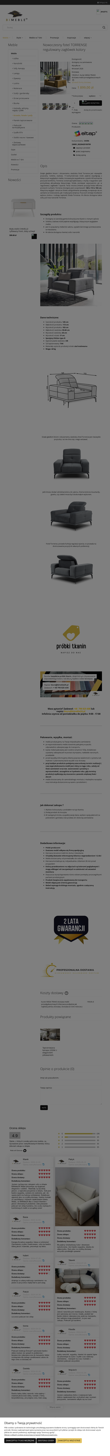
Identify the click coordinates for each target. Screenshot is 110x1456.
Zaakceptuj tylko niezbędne (20, 1441)
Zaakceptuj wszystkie (69, 1441)
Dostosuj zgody (46, 1441)
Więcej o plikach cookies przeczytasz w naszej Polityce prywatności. (30, 1435)
